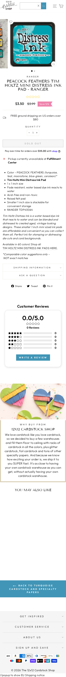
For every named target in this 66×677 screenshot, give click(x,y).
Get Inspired (32, 616)
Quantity (33, 126)
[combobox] (33, 5)
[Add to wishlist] (11, 21)
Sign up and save (32, 647)
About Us (32, 637)
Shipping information (32, 267)
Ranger (33, 76)
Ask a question (32, 275)
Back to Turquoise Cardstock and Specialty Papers (33, 589)
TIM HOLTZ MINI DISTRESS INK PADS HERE (30, 248)
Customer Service (32, 626)
